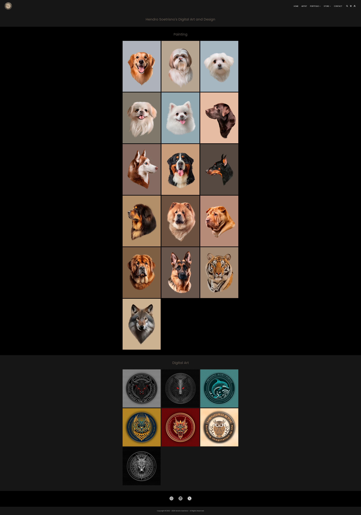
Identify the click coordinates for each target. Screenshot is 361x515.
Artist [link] (304, 6)
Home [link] (296, 6)
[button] (315, 6)
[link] (8, 6)
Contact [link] (338, 6)
